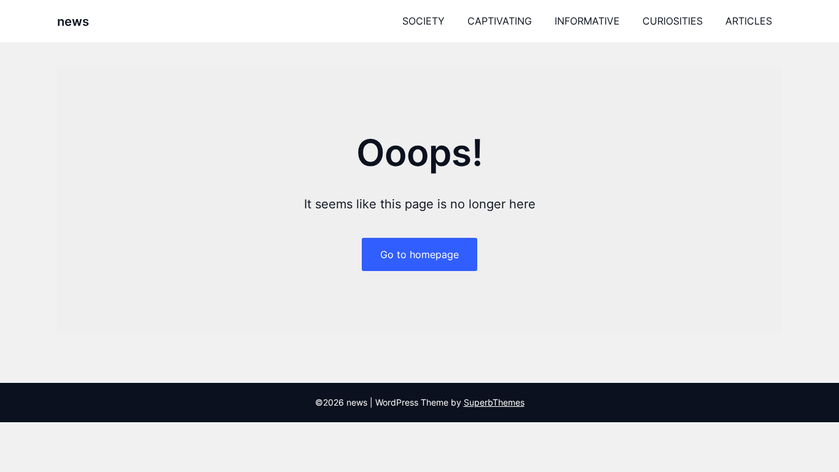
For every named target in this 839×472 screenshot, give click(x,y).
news (73, 21)
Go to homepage (419, 254)
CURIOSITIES (672, 21)
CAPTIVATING (499, 21)
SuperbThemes (494, 402)
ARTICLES (748, 21)
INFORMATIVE (587, 21)
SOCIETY (423, 21)
